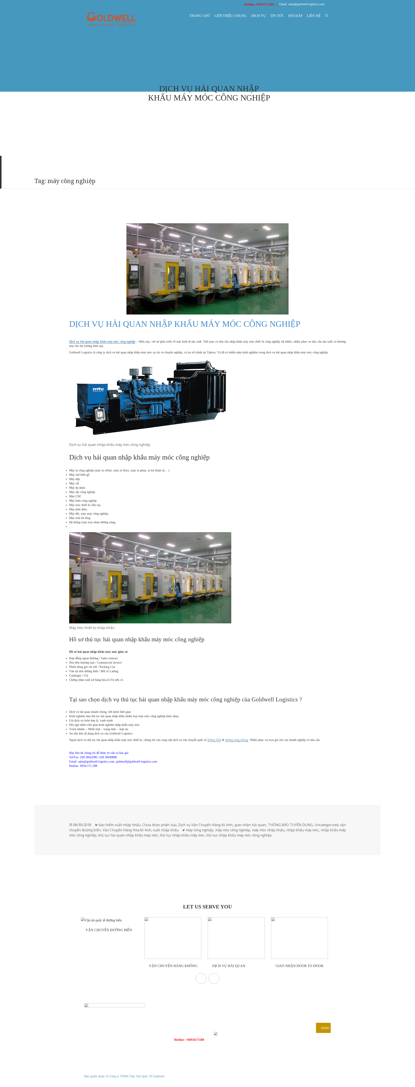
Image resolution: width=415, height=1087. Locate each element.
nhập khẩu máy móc (302, 830)
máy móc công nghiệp (232, 830)
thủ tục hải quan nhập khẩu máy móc (128, 835)
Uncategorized (326, 824)
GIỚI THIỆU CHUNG (230, 16)
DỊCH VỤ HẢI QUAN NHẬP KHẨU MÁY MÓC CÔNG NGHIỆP (184, 324)
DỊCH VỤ (258, 16)
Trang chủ (199, 16)
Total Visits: (306, 1081)
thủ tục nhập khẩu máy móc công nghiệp (239, 835)
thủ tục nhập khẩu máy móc (182, 835)
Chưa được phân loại (159, 824)
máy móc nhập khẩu (268, 830)
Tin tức (277, 16)
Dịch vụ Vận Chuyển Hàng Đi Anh (205, 824)
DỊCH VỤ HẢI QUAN (228, 966)
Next (214, 978)
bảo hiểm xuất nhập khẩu (119, 824)
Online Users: (307, 1071)
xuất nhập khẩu (166, 830)
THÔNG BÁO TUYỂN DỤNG (290, 824)
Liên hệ (314, 16)
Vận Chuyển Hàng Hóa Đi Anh (127, 830)
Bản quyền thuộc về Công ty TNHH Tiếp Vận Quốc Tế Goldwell (124, 1076)
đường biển (214, 740)
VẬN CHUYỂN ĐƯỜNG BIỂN (108, 930)
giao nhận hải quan (250, 824)
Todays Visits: (307, 1076)
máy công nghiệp (200, 830)
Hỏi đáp (295, 16)
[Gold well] (111, 19)
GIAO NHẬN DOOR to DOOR (299, 966)
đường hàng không (236, 740)
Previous (201, 978)
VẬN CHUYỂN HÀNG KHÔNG (173, 966)
